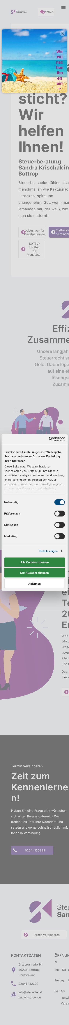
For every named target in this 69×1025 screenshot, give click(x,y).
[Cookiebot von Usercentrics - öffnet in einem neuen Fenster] (49, 439)
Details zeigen (48, 551)
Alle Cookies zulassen (34, 562)
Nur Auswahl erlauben (34, 572)
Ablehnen (34, 583)
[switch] (59, 513)
